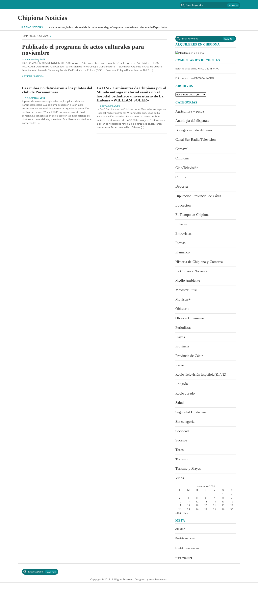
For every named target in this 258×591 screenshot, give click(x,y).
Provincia (182, 346)
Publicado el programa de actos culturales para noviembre (83, 49)
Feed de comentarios (187, 548)
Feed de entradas (185, 538)
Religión (181, 384)
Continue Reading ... (33, 75)
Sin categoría (185, 421)
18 (188, 505)
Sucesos (181, 440)
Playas (180, 337)
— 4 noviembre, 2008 (33, 59)
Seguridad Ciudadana (191, 412)
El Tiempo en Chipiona (192, 215)
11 (188, 501)
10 (179, 501)
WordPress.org (183, 557)
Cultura (180, 177)
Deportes (181, 186)
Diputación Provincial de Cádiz (198, 196)
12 (197, 501)
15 (223, 501)
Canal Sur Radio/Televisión (195, 139)
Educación (183, 205)
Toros (179, 450)
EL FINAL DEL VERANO (206, 68)
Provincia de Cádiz (189, 356)
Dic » (185, 513)
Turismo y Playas (188, 468)
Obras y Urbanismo (189, 318)
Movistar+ (182, 299)
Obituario (182, 309)
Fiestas (180, 243)
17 (179, 505)
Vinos (179, 478)
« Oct (178, 513)
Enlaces (181, 224)
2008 (32, 36)
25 (188, 509)
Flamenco (182, 252)
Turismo (181, 459)
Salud (179, 403)
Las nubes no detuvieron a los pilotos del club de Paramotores (57, 90)
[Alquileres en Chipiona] (189, 52)
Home (25, 36)
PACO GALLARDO (204, 78)
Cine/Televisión (186, 168)
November (42, 36)
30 (231, 509)
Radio (179, 365)
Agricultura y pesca (189, 111)
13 (205, 501)
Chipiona (182, 158)
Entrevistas (183, 233)
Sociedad (182, 431)
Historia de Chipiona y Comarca (199, 262)
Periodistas (183, 327)
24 (179, 509)
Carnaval (181, 149)
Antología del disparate (192, 121)
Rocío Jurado (185, 393)
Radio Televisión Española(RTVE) (200, 374)
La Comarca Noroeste (191, 271)
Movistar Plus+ (186, 290)
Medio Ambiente (187, 280)
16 (231, 501)
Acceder (180, 528)
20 (205, 505)
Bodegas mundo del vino (193, 130)
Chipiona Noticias (42, 17)
